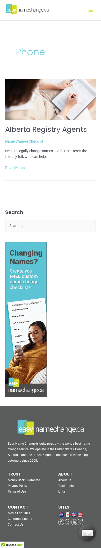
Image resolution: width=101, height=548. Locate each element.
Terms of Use (17, 491)
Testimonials (67, 486)
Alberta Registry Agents (46, 129)
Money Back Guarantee (24, 480)
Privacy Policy (17, 486)
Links (62, 491)
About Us (64, 480)
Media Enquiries (19, 513)
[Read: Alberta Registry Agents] (50, 99)
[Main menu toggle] (91, 10)
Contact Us (15, 524)
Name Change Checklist (24, 141)
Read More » (15, 167)
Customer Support (20, 519)
